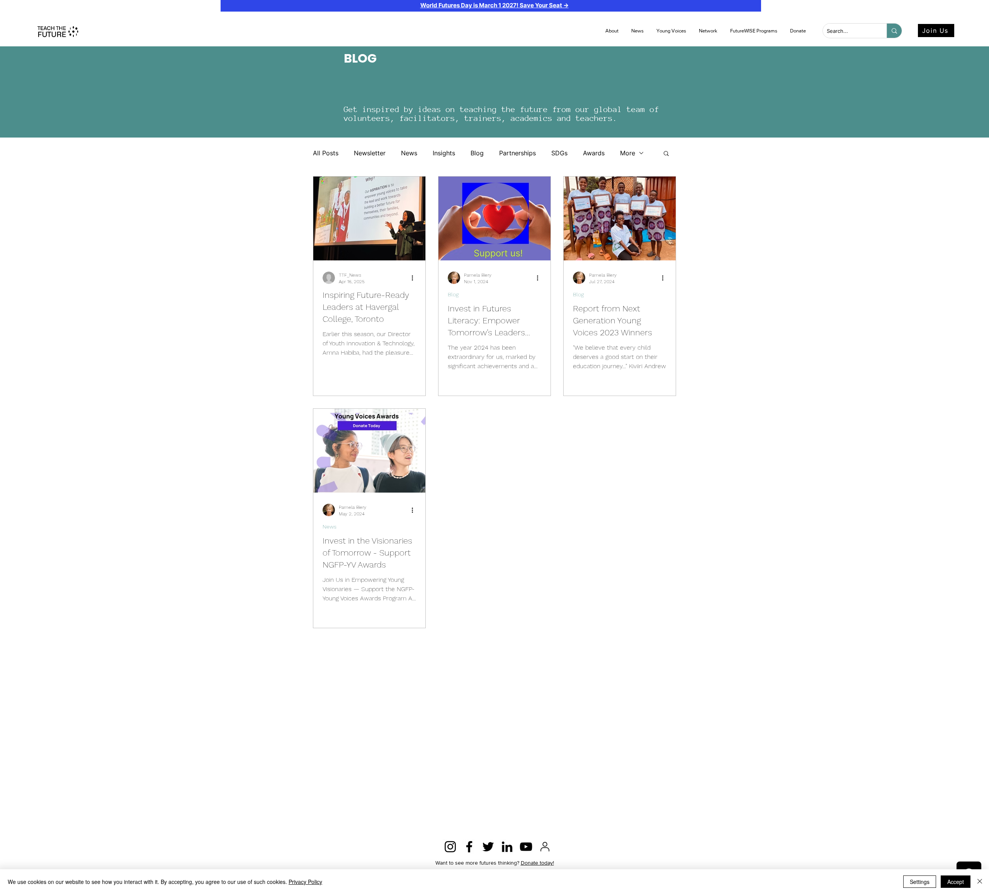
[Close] (979, 881)
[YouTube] (526, 846)
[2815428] (544, 846)
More (627, 153)
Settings (920, 882)
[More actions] (415, 277)
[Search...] (894, 31)
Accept (955, 882)
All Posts (325, 153)
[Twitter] (488, 846)
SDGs (559, 153)
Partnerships (517, 153)
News (409, 153)
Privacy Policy (305, 882)
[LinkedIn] (507, 846)
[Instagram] (450, 846)
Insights (444, 153)
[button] (638, 30)
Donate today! (537, 863)
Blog (477, 153)
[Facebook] (469, 846)
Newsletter (370, 153)
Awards (594, 153)
